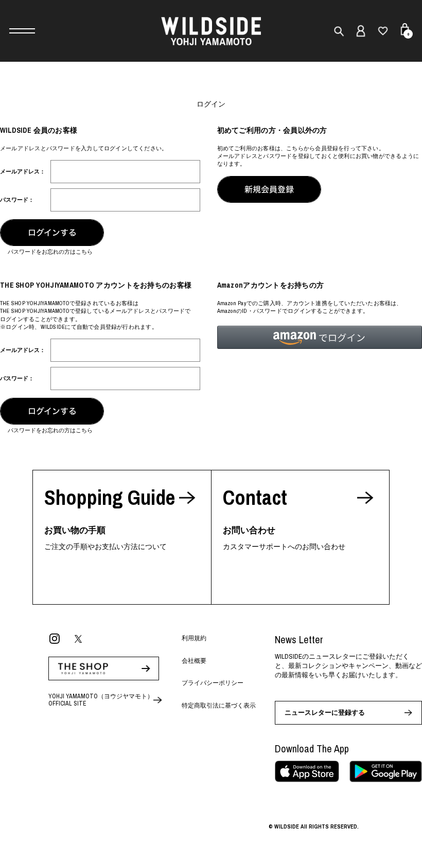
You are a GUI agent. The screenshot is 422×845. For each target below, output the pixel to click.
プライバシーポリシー (212, 683)
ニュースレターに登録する (325, 712)
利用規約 (194, 638)
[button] (319, 337)
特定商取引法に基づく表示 (219, 705)
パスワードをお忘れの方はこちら (50, 251)
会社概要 (194, 661)
